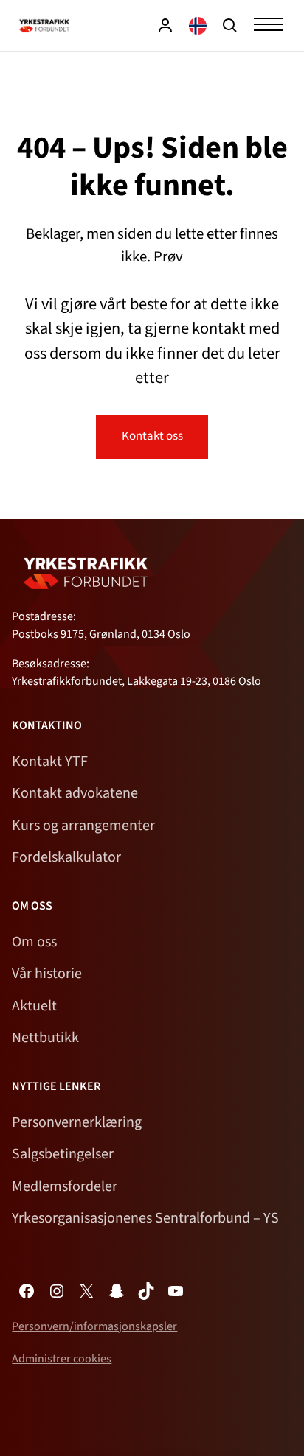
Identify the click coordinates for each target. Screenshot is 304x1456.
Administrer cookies (61, 1359)
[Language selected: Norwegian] (198, 25)
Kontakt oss (152, 436)
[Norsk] (198, 25)
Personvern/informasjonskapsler (94, 1326)
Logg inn (165, 25)
